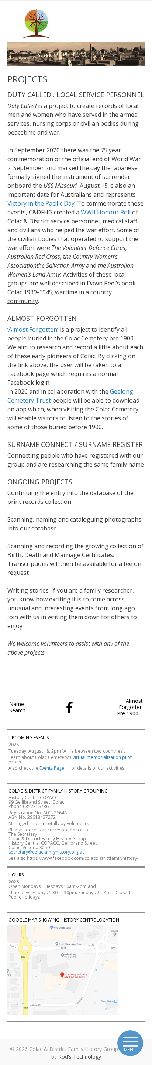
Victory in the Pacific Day (41, 203)
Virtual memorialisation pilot (102, 757)
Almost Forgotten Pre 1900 (130, 707)
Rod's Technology (79, 1056)
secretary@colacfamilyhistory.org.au (47, 852)
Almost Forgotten (32, 329)
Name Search (17, 707)
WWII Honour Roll (106, 212)
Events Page (52, 768)
